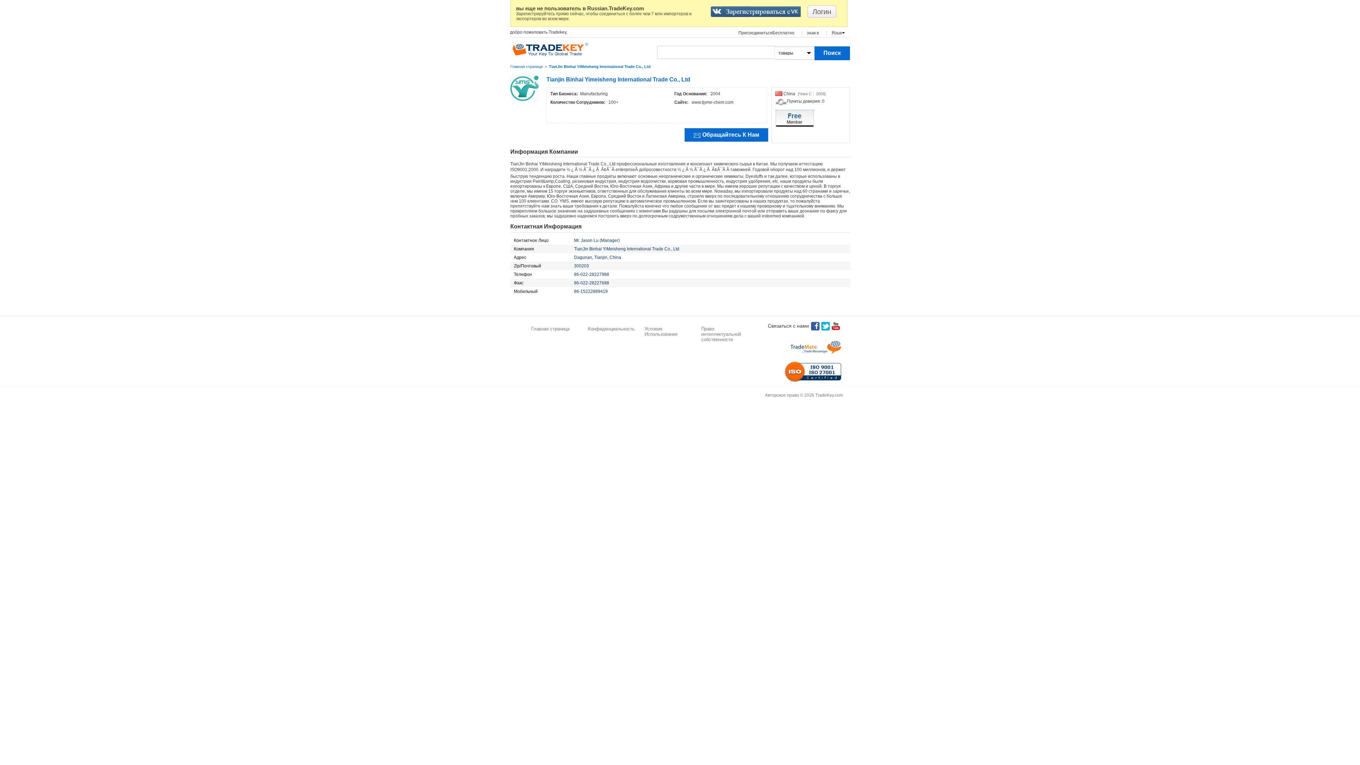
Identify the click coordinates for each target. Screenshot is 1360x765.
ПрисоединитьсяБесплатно (766, 32)
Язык (837, 32)
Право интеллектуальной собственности (721, 334)
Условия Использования (661, 331)
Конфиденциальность (611, 329)
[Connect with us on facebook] (815, 326)
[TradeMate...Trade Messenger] (815, 347)
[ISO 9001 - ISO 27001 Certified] (812, 371)
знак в (813, 32)
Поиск (832, 53)
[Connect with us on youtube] (836, 326)
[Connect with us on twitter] (825, 326)
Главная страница (526, 66)
